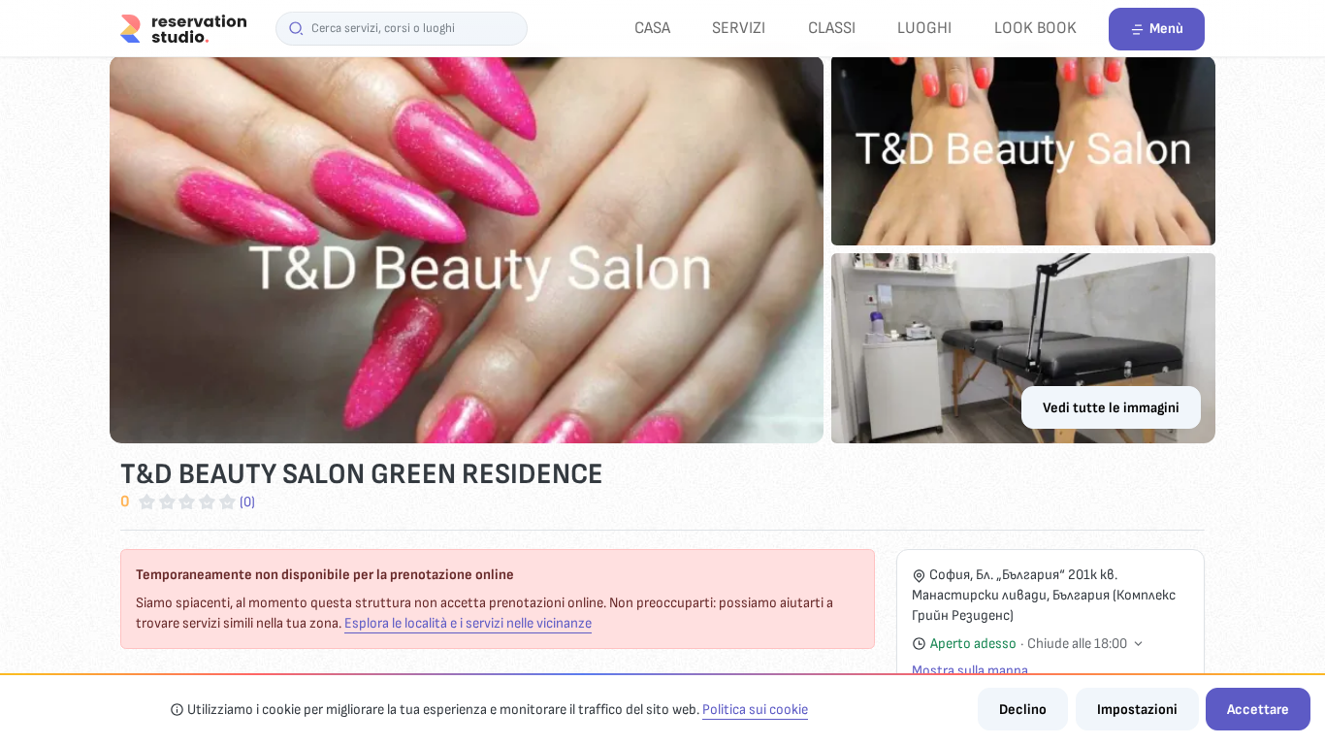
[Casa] (183, 27)
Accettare (1258, 709)
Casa (652, 27)
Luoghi (924, 27)
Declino (1023, 709)
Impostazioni (1137, 709)
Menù (1166, 28)
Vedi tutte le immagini (1111, 408)
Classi (832, 27)
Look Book (1035, 27)
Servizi (738, 27)
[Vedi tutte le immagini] (662, 249)
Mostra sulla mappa (970, 671)
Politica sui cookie (755, 709)
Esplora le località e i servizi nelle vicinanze (468, 623)
